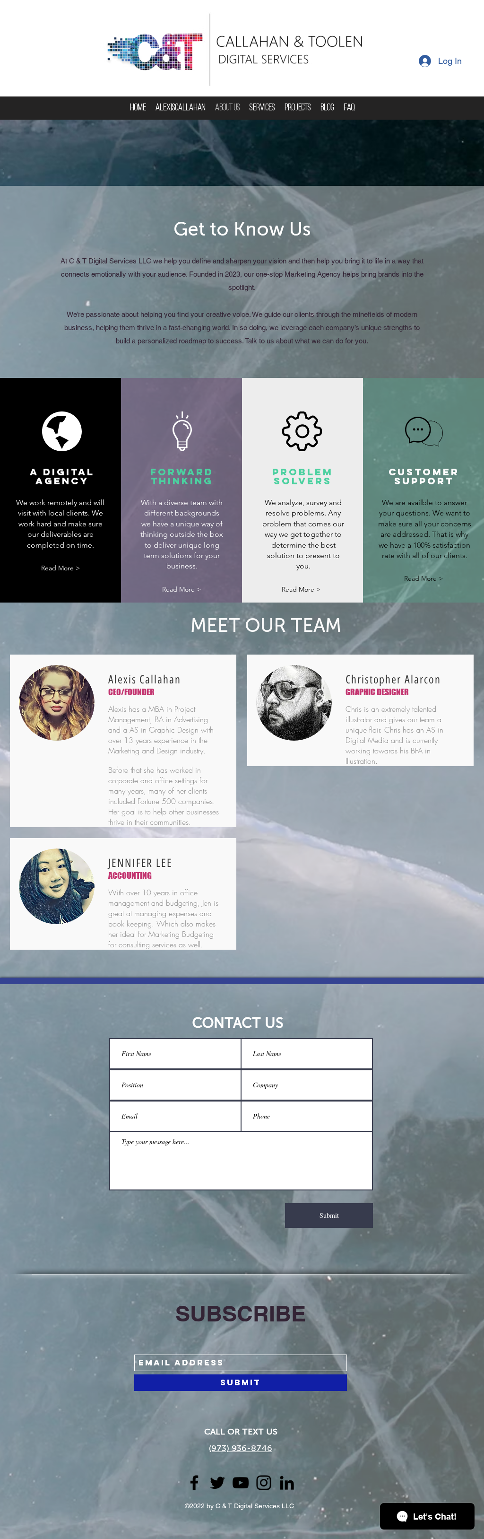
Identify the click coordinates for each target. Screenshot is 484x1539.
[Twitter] (217, 1483)
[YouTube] (241, 1483)
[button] (60, 568)
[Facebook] (194, 1483)
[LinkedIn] (287, 1483)
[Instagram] (264, 1483)
